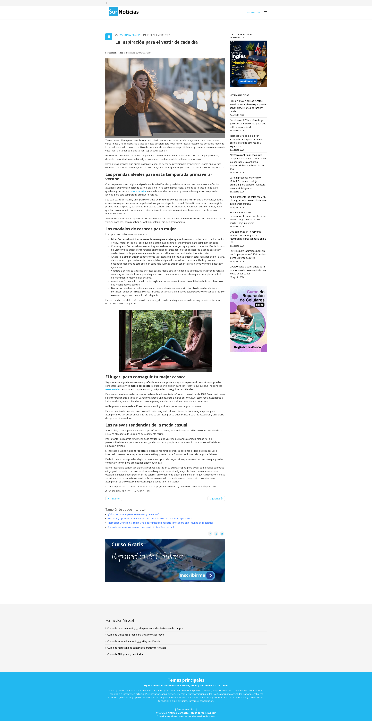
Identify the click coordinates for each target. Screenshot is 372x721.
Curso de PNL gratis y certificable (125, 654)
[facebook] (106, 3)
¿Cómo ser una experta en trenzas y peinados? (133, 514)
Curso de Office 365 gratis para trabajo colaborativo (135, 634)
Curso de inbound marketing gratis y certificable (133, 641)
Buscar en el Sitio (186, 709)
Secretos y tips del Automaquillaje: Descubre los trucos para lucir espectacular (150, 518)
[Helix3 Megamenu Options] (265, 12)
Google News (207, 716)
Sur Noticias (253, 12)
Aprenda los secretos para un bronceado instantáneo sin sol (141, 527)
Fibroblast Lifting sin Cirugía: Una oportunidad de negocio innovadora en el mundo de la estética (160, 522)
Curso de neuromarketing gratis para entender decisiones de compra (145, 628)
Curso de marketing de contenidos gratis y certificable (136, 647)
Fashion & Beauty (130, 35)
